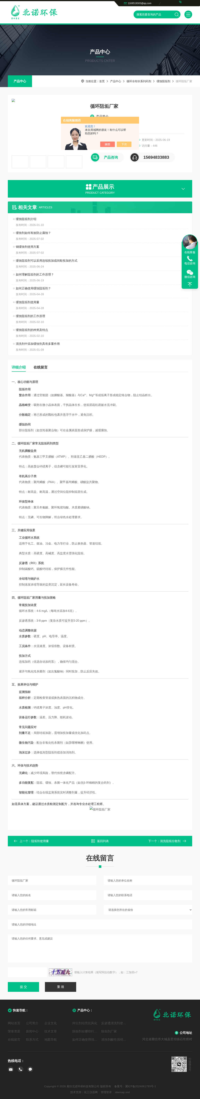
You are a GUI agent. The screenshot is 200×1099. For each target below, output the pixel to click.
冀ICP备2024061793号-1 (140, 1086)
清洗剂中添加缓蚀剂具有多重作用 (38, 343)
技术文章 (50, 1031)
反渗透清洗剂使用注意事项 (114, 1023)
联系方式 (32, 1039)
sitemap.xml (122, 1092)
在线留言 (41, 367)
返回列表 (103, 841)
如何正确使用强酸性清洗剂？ (85, 1039)
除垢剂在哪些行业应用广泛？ (85, 1031)
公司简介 (32, 1023)
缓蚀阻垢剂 (163, 81)
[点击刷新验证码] (60, 972)
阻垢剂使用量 (40, 841)
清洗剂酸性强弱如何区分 (114, 1039)
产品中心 (20, 81)
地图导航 (50, 1039)
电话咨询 (189, 263)
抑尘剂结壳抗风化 (84, 1023)
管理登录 (106, 1092)
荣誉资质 (14, 1031)
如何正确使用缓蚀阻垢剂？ (33, 288)
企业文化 (50, 1023)
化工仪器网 (91, 1092)
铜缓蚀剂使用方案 (27, 246)
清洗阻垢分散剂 (170, 841)
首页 (102, 81)
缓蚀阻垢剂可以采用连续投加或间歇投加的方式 (46, 260)
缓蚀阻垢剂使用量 (27, 302)
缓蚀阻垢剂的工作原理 (30, 316)
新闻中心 (32, 1031)
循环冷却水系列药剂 (139, 81)
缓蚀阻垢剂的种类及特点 (32, 330)
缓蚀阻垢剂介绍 (26, 219)
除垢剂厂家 (109, 1031)
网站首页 (14, 1023)
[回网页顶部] (190, 284)
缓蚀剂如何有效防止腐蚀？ (33, 232)
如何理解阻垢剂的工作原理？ (35, 274)
